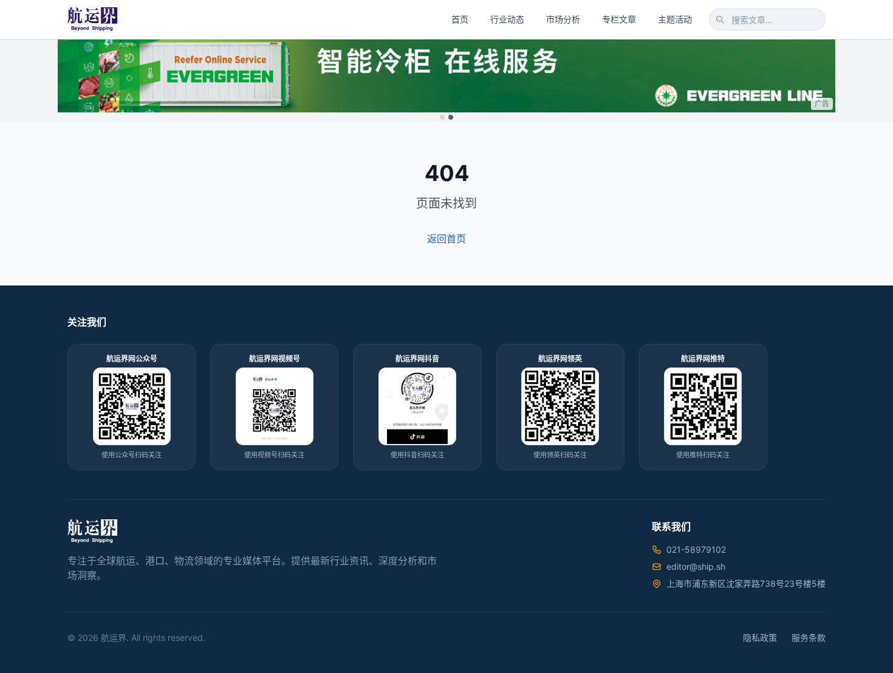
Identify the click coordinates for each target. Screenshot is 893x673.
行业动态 (507, 19)
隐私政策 (760, 637)
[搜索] (720, 19)
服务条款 (809, 637)
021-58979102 (696, 549)
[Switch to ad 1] (442, 117)
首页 (459, 19)
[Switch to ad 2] (450, 117)
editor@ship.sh (695, 566)
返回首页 (446, 239)
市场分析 (563, 19)
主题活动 (675, 19)
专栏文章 (619, 19)
